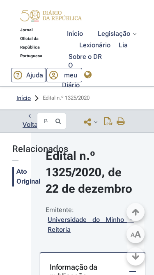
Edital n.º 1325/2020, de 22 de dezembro (89, 172)
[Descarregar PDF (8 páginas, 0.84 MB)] (108, 122)
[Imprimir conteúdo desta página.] (121, 122)
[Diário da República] (51, 17)
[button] (51, 17)
